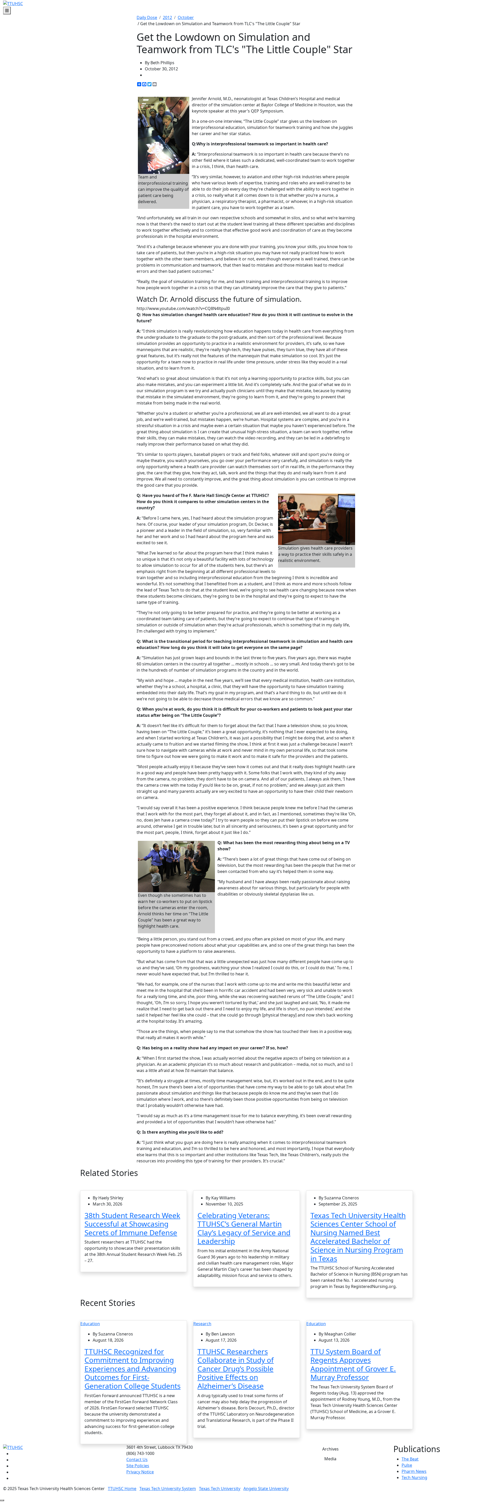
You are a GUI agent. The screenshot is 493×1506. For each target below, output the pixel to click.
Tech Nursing (414, 1477)
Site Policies (137, 1466)
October (186, 17)
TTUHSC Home (122, 1488)
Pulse (407, 1465)
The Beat (410, 1459)
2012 (167, 17)
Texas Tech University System (167, 1488)
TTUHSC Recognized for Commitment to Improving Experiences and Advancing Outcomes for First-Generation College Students (132, 1369)
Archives (330, 1449)
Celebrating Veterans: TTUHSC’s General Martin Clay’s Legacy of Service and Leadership (243, 1228)
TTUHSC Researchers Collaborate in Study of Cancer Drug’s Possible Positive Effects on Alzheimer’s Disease (235, 1369)
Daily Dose (147, 17)
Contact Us (137, 1459)
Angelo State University (266, 1488)
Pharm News (414, 1471)
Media (330, 1459)
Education (90, 1323)
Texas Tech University (219, 1488)
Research (202, 1323)
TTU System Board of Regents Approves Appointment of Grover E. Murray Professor (353, 1364)
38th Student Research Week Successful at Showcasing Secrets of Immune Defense (132, 1223)
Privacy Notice (140, 1472)
